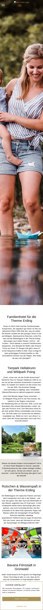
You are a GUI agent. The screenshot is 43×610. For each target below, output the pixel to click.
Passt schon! (21, 599)
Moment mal (21, 606)
